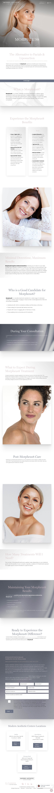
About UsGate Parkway (37, 745)
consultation (15, 335)
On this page (26, 80)
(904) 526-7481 (27, 763)
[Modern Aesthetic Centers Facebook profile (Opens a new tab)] (25, 784)
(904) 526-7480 (16, 740)
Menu (50, 2)
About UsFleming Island (26, 767)
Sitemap (23, 788)
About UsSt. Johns (15, 744)
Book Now (41, 3)
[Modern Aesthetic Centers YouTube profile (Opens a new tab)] (31, 784)
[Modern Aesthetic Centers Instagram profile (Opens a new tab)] (22, 784)
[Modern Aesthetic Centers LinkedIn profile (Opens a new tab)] (28, 784)
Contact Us (41, 2)
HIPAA (34, 788)
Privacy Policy (29, 788)
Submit (8, 711)
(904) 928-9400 (38, 741)
